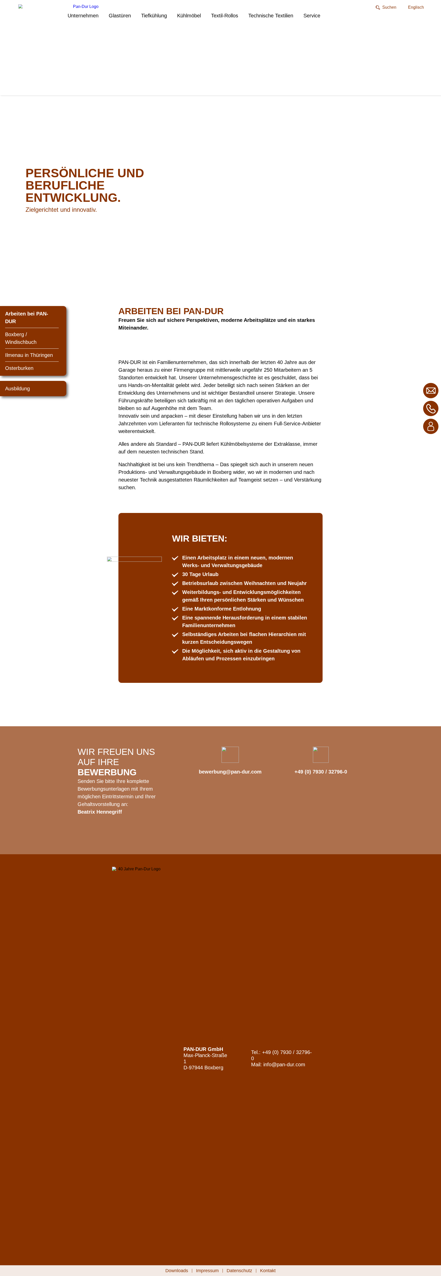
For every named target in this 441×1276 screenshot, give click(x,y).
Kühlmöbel (189, 15)
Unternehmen (83, 15)
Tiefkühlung (154, 15)
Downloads (176, 1270)
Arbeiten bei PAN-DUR (26, 317)
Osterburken (19, 368)
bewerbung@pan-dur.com (230, 772)
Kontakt (268, 1270)
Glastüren (120, 15)
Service (311, 15)
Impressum (207, 1270)
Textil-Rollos (224, 15)
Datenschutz (239, 1270)
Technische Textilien (270, 15)
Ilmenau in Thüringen (29, 355)
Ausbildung (17, 388)
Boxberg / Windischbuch (20, 338)
